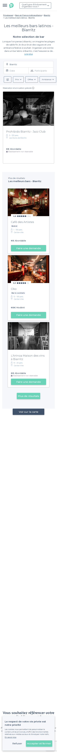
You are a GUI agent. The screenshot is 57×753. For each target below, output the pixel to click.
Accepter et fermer (39, 743)
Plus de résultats (28, 396)
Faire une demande (28, 248)
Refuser (17, 743)
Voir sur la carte (28, 411)
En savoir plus (10, 737)
